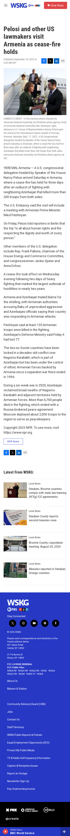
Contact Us (13, 719)
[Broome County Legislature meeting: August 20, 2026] (15, 544)
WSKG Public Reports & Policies (24, 735)
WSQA (51, 670)
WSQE (44, 670)
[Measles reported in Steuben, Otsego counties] (15, 570)
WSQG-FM (34, 670)
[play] (5, 831)
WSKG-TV (31, 674)
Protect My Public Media (20, 750)
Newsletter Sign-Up (18, 781)
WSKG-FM (12, 670)
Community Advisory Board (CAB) (26, 704)
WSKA (40, 674)
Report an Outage (17, 773)
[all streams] (65, 831)
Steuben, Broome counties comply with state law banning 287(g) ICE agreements (47, 492)
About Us (12, 681)
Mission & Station (17, 688)
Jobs (10, 712)
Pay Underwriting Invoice (21, 789)
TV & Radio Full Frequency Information (28, 758)
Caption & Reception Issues (22, 765)
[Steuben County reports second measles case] (15, 517)
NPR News (13, 441)
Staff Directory (15, 727)
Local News (34, 483)
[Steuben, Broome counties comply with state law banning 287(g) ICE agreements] (15, 490)
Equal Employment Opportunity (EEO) (28, 742)
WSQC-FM (12, 674)
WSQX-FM (23, 670)
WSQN (21, 674)
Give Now (57, 5)
